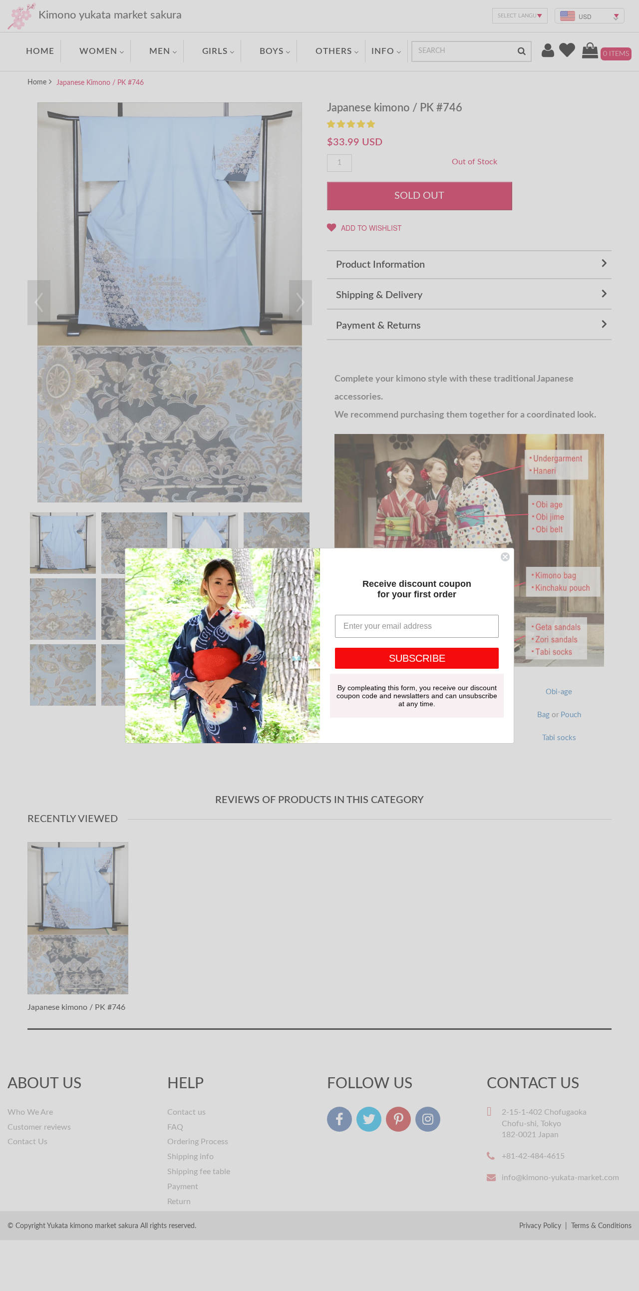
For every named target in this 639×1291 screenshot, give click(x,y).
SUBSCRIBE (417, 658)
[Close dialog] (505, 557)
